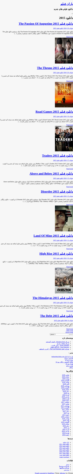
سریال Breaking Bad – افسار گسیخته (57, 342)
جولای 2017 (65, 409)
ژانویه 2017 (65, 415)
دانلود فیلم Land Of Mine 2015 (53, 235)
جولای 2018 (65, 389)
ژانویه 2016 (65, 435)
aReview (62, 473)
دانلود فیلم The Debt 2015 (56, 315)
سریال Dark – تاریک (63, 343)
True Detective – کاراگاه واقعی (59, 347)
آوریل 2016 (65, 429)
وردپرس (66, 470)
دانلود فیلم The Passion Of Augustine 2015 (46, 23)
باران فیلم (66, 4)
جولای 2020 (65, 377)
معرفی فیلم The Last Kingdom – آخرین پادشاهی (54, 349)
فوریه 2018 (65, 398)
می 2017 (66, 413)
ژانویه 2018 (65, 400)
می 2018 (66, 393)
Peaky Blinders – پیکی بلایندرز (60, 345)
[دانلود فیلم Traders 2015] (64, 151)
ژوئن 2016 (66, 426)
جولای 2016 (65, 424)
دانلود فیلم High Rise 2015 (56, 253)
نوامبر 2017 (65, 404)
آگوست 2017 (65, 407)
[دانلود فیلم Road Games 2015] (64, 107)
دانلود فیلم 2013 (64, 448)
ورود (67, 464)
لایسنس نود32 (68, 358)
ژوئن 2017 (66, 411)
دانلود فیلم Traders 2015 (57, 155)
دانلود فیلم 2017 (64, 453)
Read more (69, 37)
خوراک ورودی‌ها (64, 466)
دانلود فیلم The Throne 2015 (55, 68)
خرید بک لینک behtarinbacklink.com (62, 356)
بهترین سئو (69, 366)
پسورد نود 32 (69, 360)
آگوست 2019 (65, 380)
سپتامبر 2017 (65, 406)
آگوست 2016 (65, 422)
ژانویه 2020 (65, 378)
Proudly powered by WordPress (44, 473)
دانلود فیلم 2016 (64, 451)
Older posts (69, 330)
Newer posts (69, 332)
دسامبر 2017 (65, 402)
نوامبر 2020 (65, 375)
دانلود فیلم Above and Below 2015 (51, 173)
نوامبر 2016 (65, 418)
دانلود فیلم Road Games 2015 (54, 111)
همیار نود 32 (69, 364)
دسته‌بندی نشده (64, 457)
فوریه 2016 (65, 433)
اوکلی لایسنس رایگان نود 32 (64, 362)
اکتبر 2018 (66, 384)
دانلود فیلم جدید (64, 455)
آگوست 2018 (65, 387)
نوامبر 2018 (65, 382)
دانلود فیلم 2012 (64, 446)
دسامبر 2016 (65, 417)
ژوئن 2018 (66, 391)
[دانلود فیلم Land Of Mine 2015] (64, 231)
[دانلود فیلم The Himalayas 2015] (64, 293)
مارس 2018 (65, 397)
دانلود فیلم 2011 (64, 444)
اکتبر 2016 (66, 420)
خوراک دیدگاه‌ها (64, 468)
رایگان (71, 367)
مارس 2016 (65, 431)
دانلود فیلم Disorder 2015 (57, 191)
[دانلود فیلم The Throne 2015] (64, 63)
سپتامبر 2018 (65, 386)
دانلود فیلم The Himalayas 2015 (53, 298)
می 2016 (66, 427)
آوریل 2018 (65, 395)
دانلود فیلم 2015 (58, 28)
